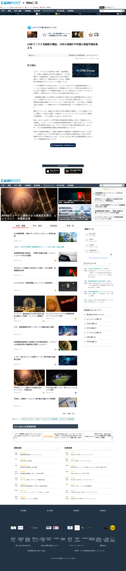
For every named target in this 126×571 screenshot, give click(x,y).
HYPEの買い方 (92, 341)
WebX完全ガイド (110, 7)
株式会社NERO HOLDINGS (97, 281)
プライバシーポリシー (76, 545)
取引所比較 (60, 11)
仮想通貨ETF (72, 55)
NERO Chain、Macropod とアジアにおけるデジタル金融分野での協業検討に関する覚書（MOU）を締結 (108, 435)
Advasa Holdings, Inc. (95, 268)
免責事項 (76, 510)
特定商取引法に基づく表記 (36, 550)
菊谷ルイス (32, 55)
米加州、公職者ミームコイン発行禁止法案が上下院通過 (34, 399)
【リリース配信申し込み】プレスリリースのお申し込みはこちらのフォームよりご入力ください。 (27, 435)
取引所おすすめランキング (95, 314)
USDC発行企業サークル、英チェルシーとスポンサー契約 (61, 389)
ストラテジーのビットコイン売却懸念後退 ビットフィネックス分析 (61, 315)
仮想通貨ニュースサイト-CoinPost (66, 558)
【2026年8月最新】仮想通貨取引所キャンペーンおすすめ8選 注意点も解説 (42, 247)
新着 (9, 11)
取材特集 (37, 11)
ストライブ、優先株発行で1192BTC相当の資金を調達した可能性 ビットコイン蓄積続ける (29, 316)
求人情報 (50, 510)
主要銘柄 (28, 11)
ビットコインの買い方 (94, 319)
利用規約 (103, 510)
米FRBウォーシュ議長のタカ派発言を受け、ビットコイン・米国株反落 (29, 389)
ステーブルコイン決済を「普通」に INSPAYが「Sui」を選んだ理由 (100, 293)
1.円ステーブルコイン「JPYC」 (31, 419)
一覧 (109, 263)
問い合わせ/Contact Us (23, 545)
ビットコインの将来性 (8, 7)
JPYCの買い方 (91, 328)
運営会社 (103, 545)
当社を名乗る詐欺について (50, 545)
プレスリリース (48, 11)
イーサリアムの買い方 (94, 332)
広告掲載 (23, 510)
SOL (39, 74)
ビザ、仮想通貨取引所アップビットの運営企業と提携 (34, 327)
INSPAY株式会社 (93, 291)
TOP (3, 11)
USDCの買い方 (92, 323)
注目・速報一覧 (68, 413)
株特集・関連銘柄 (46, 7)
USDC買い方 (20, 7)
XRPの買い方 (91, 337)
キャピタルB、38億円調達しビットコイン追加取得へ (33, 283)
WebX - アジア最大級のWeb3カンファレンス (90, 550)
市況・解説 (17, 11)
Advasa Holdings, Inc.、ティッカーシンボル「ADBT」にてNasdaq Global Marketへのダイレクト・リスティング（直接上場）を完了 (100, 273)
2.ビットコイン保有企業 (50, 419)
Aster (90, 300)
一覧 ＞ (122, 189)
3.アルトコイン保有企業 (67, 419)
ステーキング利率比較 (32, 7)
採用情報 (71, 11)
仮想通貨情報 (81, 55)
